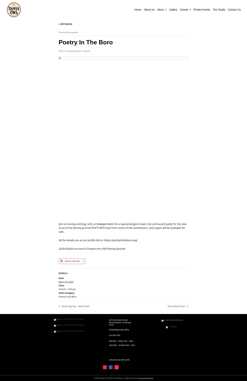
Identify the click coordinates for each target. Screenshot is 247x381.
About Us (149, 9)
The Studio (219, 9)
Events (184, 9)
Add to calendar (72, 261)
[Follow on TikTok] (116, 367)
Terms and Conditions (145, 378)
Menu (160, 9)
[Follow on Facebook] (111, 367)
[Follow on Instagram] (105, 367)
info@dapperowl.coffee (119, 329)
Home (137, 9)
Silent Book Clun (176, 306)
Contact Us (234, 9)
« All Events (65, 23)
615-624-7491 (115, 335)
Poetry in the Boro (67, 296)
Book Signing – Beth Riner (75, 306)
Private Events (201, 9)
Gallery (173, 9)
